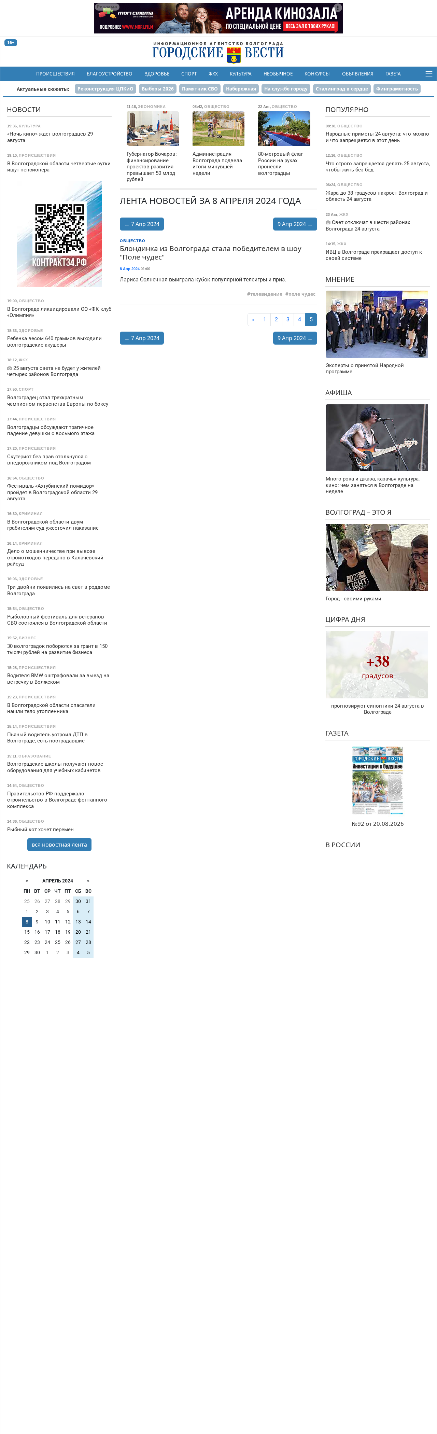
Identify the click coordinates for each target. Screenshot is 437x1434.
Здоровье (157, 74)
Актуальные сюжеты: (43, 89)
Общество (132, 241)
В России (342, 844)
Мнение (339, 279)
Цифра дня (345, 619)
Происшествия (55, 74)
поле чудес (301, 294)
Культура (241, 74)
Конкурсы (317, 74)
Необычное (278, 74)
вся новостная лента (59, 844)
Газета (393, 74)
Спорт (189, 74)
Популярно (347, 109)
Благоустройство (109, 74)
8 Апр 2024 (130, 269)
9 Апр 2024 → (295, 224)
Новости (24, 109)
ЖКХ (213, 74)
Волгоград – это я (358, 512)
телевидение (266, 294)
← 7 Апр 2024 (141, 224)
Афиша (338, 392)
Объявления (357, 74)
